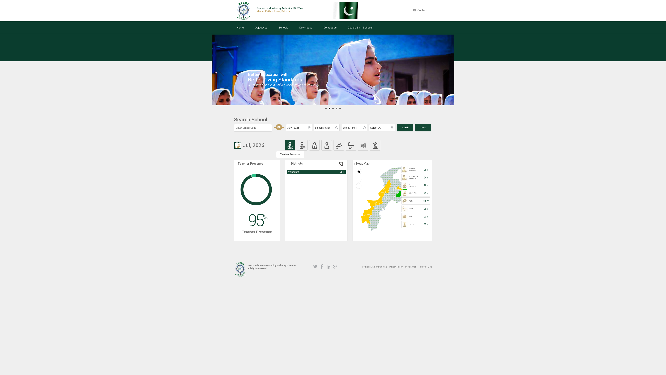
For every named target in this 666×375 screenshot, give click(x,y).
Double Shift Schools (360, 27)
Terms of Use (425, 266)
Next (446, 69)
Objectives (261, 27)
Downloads (305, 27)
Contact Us (330, 27)
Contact (421, 10)
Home (240, 27)
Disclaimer (410, 266)
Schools (283, 27)
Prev (220, 69)
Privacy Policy (396, 266)
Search (404, 127)
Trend (423, 127)
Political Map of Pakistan (374, 266)
